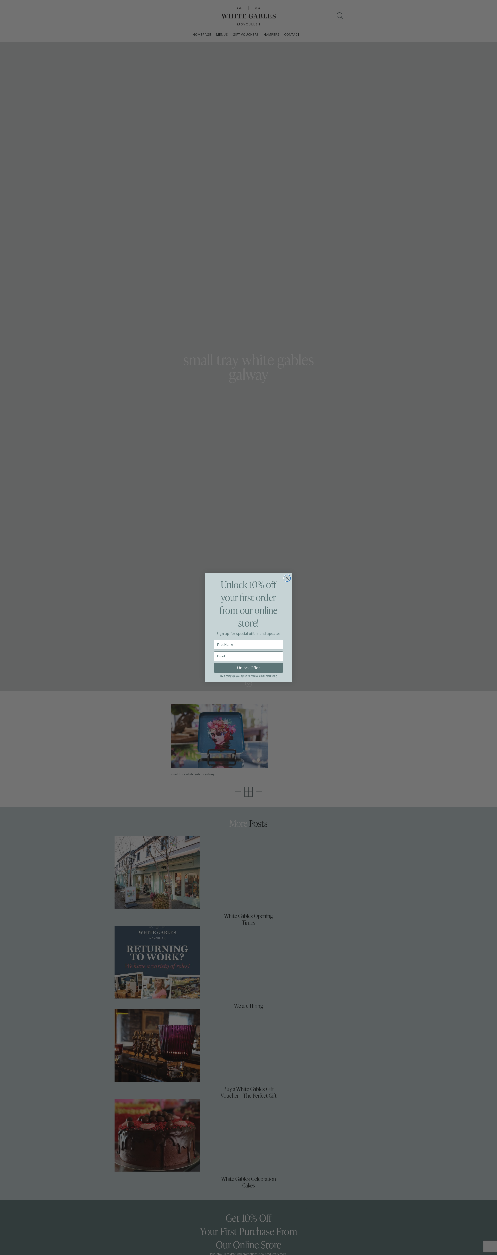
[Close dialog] (287, 578)
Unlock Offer (248, 667)
